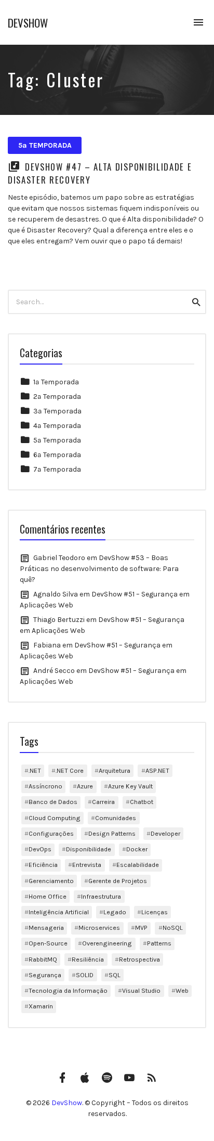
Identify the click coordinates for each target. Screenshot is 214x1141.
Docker (137, 849)
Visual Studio (141, 990)
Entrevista (86, 864)
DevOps (40, 849)
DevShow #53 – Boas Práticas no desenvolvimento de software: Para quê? (99, 568)
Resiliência (88, 959)
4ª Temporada (57, 425)
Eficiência (43, 864)
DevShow (28, 22)
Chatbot (141, 802)
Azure (85, 786)
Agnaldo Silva (55, 594)
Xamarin (41, 1006)
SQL (115, 975)
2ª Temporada (57, 396)
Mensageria (46, 927)
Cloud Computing (55, 818)
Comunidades (115, 818)
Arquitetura (114, 770)
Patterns (159, 943)
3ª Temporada (57, 411)
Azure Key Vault (130, 786)
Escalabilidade (137, 864)
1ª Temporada (56, 382)
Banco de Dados (53, 802)
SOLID (84, 975)
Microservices (99, 927)
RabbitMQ (43, 959)
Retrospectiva (139, 959)
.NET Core (70, 770)
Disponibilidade (88, 849)
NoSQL (173, 927)
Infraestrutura (101, 896)
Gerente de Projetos (117, 881)
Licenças (154, 912)
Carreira (103, 802)
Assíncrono (45, 786)
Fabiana (47, 645)
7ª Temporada (57, 469)
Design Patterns (112, 833)
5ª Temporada (45, 145)
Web (182, 990)
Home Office (47, 896)
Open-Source (48, 943)
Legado (114, 912)
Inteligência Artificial (59, 912)
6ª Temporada (57, 454)
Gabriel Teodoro (59, 557)
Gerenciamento (51, 881)
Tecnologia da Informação (68, 990)
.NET (35, 770)
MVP (141, 927)
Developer (165, 833)
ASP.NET (157, 770)
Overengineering (107, 943)
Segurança (45, 975)
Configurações (51, 833)
